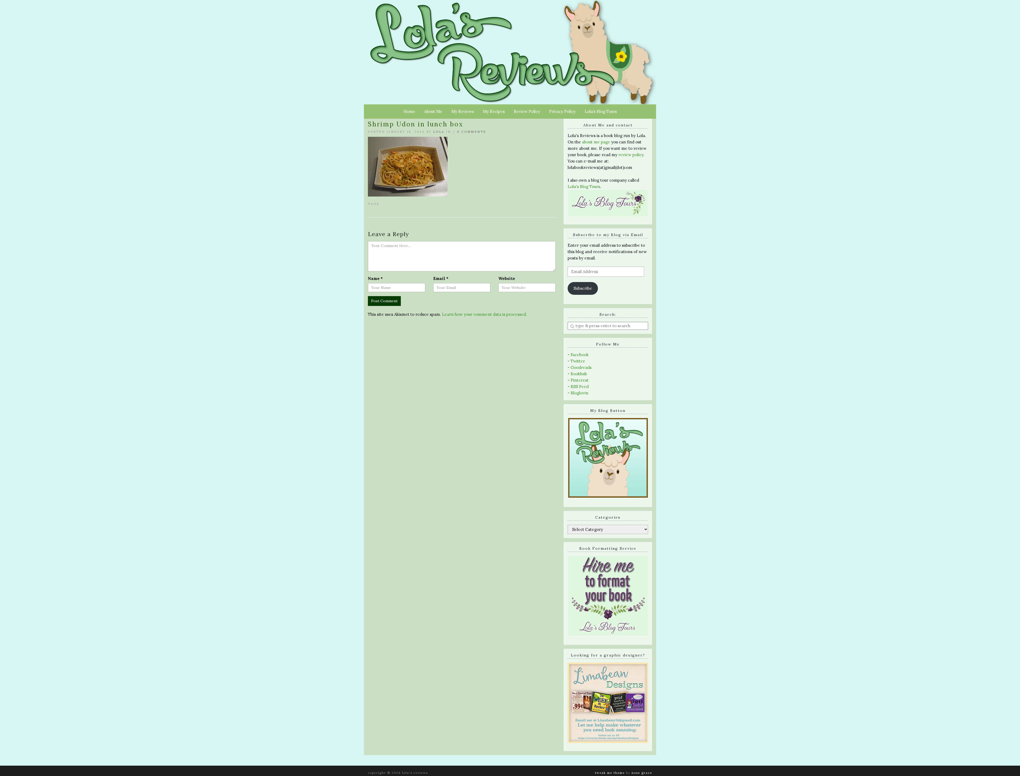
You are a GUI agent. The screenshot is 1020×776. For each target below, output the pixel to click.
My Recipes (494, 111)
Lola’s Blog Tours (601, 111)
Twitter (578, 361)
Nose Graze (642, 773)
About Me (433, 111)
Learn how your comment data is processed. (484, 314)
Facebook (580, 354)
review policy (630, 154)
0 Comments (471, 132)
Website (506, 278)
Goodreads (581, 367)
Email (440, 278)
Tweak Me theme (610, 773)
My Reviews (462, 111)
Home (409, 111)
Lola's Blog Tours (584, 186)
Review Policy (527, 111)
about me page (596, 141)
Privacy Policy (562, 111)
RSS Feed (580, 386)
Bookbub (579, 373)
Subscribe (582, 288)
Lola (438, 132)
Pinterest (580, 380)
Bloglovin (579, 392)
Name (375, 278)
